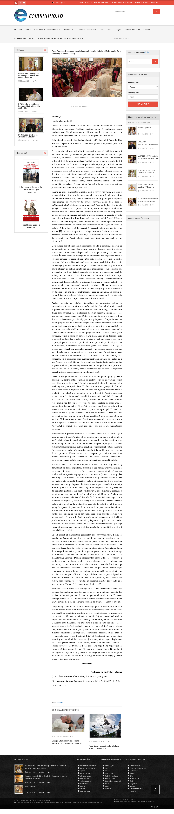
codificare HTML (135, 801)
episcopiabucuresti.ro (87, 768)
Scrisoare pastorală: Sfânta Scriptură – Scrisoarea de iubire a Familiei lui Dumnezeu (46, 777)
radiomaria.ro (85, 791)
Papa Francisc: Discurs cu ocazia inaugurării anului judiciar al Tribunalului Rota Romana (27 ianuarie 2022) (86, 52)
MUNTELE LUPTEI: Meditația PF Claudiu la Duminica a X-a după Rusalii (148, 158)
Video (101, 29)
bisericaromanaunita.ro (88, 766)
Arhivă (28, 29)
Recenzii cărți (69, 29)
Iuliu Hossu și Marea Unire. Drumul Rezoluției (31, 188)
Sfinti (131, 776)
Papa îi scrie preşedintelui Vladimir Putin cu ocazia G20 (104, 747)
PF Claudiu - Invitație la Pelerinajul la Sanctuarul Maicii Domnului (28, 76)
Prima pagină (110, 766)
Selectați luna (133, 82)
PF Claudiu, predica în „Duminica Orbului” (28, 136)
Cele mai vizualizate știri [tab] (140, 122)
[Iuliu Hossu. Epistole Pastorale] (31, 209)
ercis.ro (60, 702)
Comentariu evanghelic (87, 29)
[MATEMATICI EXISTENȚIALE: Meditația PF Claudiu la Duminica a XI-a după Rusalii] (133, 144)
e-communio (118, 38)
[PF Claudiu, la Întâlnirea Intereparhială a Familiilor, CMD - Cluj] (31, 94)
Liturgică (118, 29)
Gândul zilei (109, 773)
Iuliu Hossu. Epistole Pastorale (31, 226)
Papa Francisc (135, 766)
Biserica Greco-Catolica (138, 768)
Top (155, 790)
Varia (132, 773)
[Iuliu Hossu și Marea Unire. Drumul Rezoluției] (31, 171)
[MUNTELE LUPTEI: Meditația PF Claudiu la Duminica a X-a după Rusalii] (133, 159)
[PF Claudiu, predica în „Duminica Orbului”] (31, 125)
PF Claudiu (134, 771)
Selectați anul (133, 92)
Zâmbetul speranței (144, 127)
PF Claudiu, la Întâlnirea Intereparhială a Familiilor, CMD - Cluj (29, 106)
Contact (147, 29)
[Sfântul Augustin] (20, 789)
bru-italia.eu (84, 778)
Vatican (132, 786)
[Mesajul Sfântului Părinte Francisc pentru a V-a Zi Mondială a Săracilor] (68, 723)
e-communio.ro (26, 800)
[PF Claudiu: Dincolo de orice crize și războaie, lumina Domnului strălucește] (133, 201)
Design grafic (119, 801)
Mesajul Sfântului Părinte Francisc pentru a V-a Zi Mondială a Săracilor (67, 742)
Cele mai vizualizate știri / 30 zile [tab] (143, 117)
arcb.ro (82, 786)
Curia (109, 29)
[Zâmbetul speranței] (133, 130)
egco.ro (83, 771)
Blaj (131, 781)
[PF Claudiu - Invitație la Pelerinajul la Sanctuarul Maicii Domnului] (31, 63)
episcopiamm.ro (85, 773)
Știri (20, 29)
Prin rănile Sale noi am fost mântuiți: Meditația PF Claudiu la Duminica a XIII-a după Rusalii (105, 3)
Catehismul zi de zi (111, 776)
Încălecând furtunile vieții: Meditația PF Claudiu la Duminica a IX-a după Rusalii (148, 172)
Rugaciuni (133, 783)
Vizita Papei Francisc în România (47, 29)
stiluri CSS (127, 801)
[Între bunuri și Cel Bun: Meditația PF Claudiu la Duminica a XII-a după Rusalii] (133, 187)
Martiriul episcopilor (132, 29)
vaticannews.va (85, 781)
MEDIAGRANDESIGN (147, 801)
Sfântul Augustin (30, 786)
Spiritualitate (134, 778)
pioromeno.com (85, 776)
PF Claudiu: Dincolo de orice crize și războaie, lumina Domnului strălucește (148, 201)
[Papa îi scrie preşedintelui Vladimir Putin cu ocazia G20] (105, 725)
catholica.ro (84, 783)
